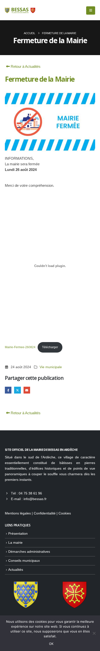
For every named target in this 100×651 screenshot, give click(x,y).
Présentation (18, 533)
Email (27, 390)
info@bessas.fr (35, 499)
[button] (90, 10)
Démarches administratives (29, 551)
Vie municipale (51, 367)
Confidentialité (45, 513)
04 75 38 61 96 (30, 493)
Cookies (64, 513)
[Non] (94, 633)
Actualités (15, 570)
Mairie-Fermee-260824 (20, 347)
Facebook (8, 390)
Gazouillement (17, 390)
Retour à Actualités (25, 66)
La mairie (15, 542)
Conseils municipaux (24, 560)
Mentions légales (18, 513)
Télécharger (50, 347)
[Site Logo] (20, 10)
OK (51, 644)
